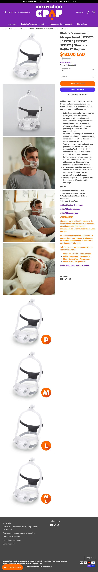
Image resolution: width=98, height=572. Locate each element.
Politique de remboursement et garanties (19, 533)
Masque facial (72, 65)
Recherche (7, 523)
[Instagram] (55, 525)
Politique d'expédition (11, 537)
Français (78, 12)
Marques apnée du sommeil (61, 24)
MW (63, 70)
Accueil (5, 29)
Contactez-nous (9, 544)
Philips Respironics (65, 62)
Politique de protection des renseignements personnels (26, 561)
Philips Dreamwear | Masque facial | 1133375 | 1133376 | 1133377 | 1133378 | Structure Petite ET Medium (38, 29)
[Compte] (88, 12)
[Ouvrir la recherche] (5, 12)
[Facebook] (51, 525)
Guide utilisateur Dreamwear (71, 205)
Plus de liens (82, 24)
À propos (12, 24)
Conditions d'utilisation (12, 540)
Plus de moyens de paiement (78, 94)
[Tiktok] (58, 525)
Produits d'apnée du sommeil (33, 24)
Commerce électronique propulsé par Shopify (39, 567)
